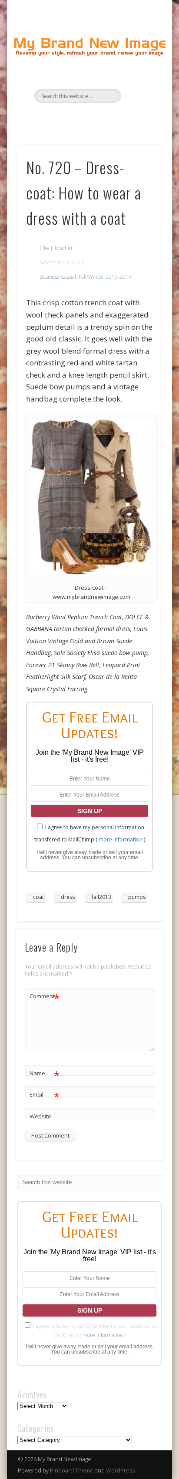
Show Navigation (140, 78)
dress (68, 897)
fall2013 (101, 897)
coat (38, 897)
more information (121, 839)
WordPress (120, 1470)
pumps (137, 897)
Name (45, 1074)
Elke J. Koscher (56, 248)
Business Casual (58, 276)
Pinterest (97, 118)
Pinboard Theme (71, 1470)
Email (45, 1095)
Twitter (79, 118)
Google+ (115, 118)
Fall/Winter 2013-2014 (105, 276)
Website (40, 1116)
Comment (45, 997)
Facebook (62, 118)
